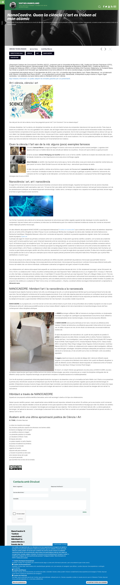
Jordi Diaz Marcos (46, 49)
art (37, 53)
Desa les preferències (19, 582)
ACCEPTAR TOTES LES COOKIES (97, 582)
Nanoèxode (14, 57)
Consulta (15, 498)
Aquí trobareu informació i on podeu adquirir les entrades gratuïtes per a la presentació (39, 78)
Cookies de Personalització (22, 564)
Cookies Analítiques (20, 570)
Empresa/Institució (57, 486)
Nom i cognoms (18, 486)
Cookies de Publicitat (20, 575)
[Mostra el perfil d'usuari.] (13, 5)
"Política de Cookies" (22, 557)
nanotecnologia (17, 53)
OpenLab (24, 236)
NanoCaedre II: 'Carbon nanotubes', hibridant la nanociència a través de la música (18, 539)
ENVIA (84, 512)
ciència (29, 53)
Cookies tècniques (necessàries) (24, 561)
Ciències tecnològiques (17, 49)
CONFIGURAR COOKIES (60, 544)
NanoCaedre (47, 53)
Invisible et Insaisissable (66, 229)
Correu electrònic (19, 492)
